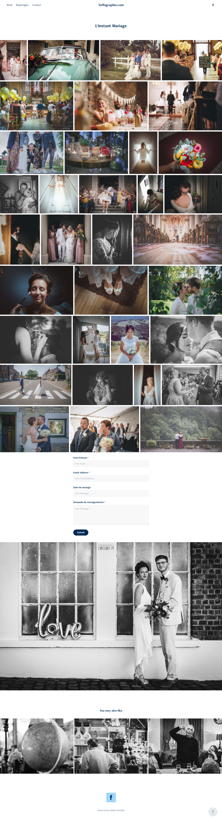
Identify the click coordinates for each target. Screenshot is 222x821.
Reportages (22, 5)
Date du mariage (82, 487)
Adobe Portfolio (117, 810)
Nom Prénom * (80, 458)
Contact (36, 5)
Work (9, 5)
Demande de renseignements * (89, 502)
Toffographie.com (111, 5)
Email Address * (81, 472)
